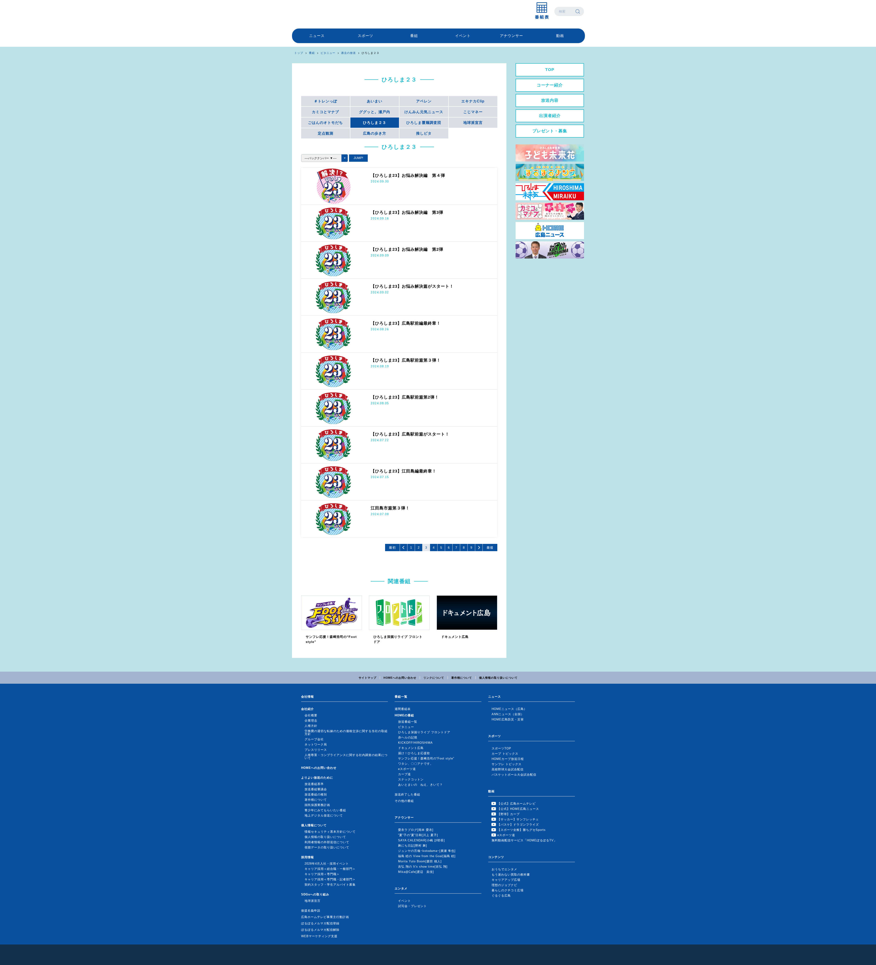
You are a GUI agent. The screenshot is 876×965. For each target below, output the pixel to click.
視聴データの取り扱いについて (327, 847)
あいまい (374, 101)
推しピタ (424, 133)
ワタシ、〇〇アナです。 (415, 763)
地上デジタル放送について (324, 815)
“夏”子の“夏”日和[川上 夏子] (418, 835)
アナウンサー (511, 36)
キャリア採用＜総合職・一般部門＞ (330, 868)
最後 (490, 547)
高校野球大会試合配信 (508, 769)
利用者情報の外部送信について (327, 842)
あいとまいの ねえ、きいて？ (420, 784)
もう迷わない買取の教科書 (511, 874)
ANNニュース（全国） (508, 714)
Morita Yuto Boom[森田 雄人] (420, 861)
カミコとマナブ (325, 112)
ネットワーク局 (316, 744)
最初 (392, 547)
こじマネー (473, 112)
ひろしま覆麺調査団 (423, 123)
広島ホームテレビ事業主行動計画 (325, 916)
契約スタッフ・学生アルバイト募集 (330, 884)
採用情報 (307, 857)
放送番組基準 (314, 783)
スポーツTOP (501, 748)
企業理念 (311, 720)
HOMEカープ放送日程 (508, 758)
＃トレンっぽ (325, 101)
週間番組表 (403, 708)
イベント (463, 36)
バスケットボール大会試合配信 (514, 774)
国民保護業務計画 (317, 804)
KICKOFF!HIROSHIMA (415, 742)
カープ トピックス (505, 753)
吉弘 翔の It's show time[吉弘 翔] (423, 866)
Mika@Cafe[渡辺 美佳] (416, 871)
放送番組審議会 (316, 789)
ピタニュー (328, 53)
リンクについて (433, 677)
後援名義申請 (310, 910)
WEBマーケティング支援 (319, 936)
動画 (560, 36)
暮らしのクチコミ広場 (508, 890)
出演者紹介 (550, 115)
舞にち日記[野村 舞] (412, 845)
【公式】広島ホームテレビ (516, 803)
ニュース (317, 36)
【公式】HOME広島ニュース (518, 808)
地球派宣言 (473, 123)
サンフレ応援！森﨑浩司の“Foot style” (426, 758)
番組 (414, 36)
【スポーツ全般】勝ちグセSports (521, 829)
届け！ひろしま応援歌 (414, 753)
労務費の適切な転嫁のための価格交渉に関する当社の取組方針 (346, 732)
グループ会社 (314, 739)
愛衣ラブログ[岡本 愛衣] (415, 829)
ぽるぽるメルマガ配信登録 (320, 923)
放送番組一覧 (407, 721)
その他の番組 (404, 800)
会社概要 (311, 715)
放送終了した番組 (407, 794)
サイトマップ (367, 677)
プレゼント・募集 (549, 131)
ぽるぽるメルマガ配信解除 (320, 929)
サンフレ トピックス (506, 764)
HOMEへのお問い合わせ (399, 677)
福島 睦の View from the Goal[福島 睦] (427, 856)
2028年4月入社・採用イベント (327, 863)
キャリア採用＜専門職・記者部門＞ (330, 879)
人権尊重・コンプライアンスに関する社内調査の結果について (346, 756)
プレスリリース (316, 749)
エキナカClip (473, 101)
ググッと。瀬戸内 (374, 112)
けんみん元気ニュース (423, 112)
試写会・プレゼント (412, 906)
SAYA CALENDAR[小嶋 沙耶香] (421, 840)
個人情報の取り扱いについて (498, 677)
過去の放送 (348, 53)
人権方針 (311, 725)
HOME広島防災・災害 (508, 719)
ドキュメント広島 (411, 747)
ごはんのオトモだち (325, 123)
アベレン (424, 101)
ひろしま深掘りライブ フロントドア (424, 732)
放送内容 (549, 100)
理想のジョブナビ (504, 885)
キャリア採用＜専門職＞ (322, 874)
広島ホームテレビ (316, 11)
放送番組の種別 (316, 794)
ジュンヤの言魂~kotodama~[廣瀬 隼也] (427, 850)
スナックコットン (411, 779)
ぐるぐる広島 (501, 895)
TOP (549, 69)
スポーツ (365, 36)
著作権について (461, 677)
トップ (298, 53)
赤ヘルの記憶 (407, 737)
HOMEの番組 (404, 715)
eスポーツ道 (407, 768)
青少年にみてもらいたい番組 (325, 810)
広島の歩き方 (374, 133)
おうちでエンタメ (504, 869)
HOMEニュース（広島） (509, 708)
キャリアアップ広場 (506, 879)
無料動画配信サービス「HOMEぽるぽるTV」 (524, 840)
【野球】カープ (508, 814)
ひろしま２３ (374, 123)
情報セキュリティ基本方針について (330, 831)
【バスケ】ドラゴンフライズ (518, 824)
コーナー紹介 (550, 85)
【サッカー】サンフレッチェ (518, 819)
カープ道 (404, 774)
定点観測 (325, 133)
